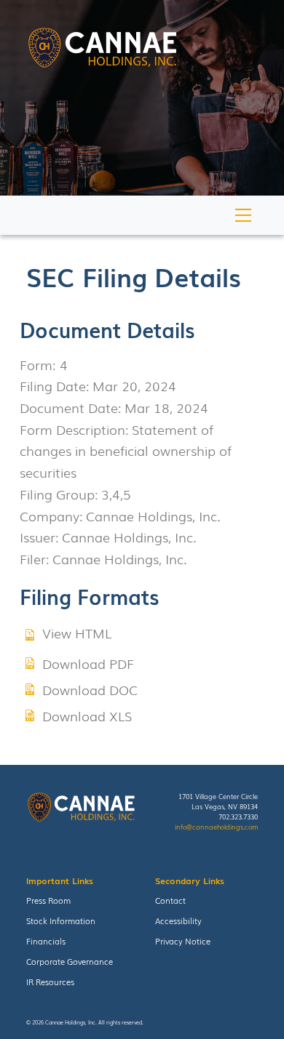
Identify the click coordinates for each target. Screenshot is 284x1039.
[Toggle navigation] (244, 215)
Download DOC (90, 689)
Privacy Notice (182, 941)
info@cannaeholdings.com (216, 827)
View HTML (76, 632)
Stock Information (60, 920)
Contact (170, 900)
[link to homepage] (102, 49)
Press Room (48, 900)
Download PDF (88, 663)
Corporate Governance (69, 961)
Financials (46, 941)
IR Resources (50, 981)
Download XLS (87, 715)
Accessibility (178, 920)
